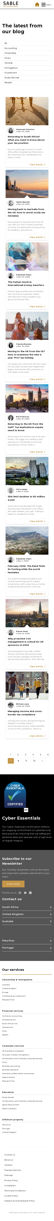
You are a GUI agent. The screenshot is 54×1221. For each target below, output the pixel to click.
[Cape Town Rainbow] (27, 540)
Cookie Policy (11, 1196)
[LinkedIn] (30, 893)
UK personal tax (9, 1020)
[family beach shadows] (27, 111)
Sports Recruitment (10, 1105)
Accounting (10, 48)
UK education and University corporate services (22, 1059)
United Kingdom (9, 988)
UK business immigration (13, 1051)
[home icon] (37, 4)
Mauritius (6, 1125)
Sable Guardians (9, 1108)
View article (36, 164)
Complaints (10, 1185)
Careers (8, 1165)
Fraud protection (12, 1170)
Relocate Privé (8, 1000)
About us (8, 1160)
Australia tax (7, 1027)
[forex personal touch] (27, 256)
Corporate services (13, 1046)
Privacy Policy (11, 1180)
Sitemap (8, 1175)
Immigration (11, 68)
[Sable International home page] (10, 4)
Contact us (9, 1155)
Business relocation (10, 1070)
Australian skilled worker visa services (18, 1073)
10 (34, 761)
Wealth (8, 82)
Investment (10, 72)
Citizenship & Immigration (17, 979)
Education (8, 1092)
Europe (5, 992)
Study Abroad (11, 77)
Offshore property (12, 1119)
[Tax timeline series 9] (27, 686)
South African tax (9, 1024)
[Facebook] (24, 892)
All (5, 43)
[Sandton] (27, 471)
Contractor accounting (12, 1016)
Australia (6, 985)
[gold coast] (27, 184)
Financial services (12, 1011)
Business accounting (11, 1066)
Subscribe (13, 884)
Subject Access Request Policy (19, 1201)
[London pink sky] (27, 398)
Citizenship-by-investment (13, 996)
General (8, 63)
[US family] (27, 326)
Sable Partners (8, 1077)
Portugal (6, 1128)
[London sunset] (27, 613)
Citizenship (10, 53)
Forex (7, 58)
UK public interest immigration (15, 1055)
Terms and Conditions (15, 1190)
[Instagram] (19, 892)
